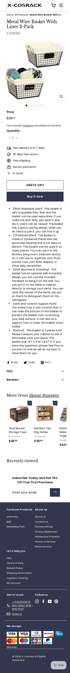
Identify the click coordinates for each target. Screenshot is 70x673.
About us (40, 516)
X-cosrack (13, 33)
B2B (9, 521)
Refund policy (43, 546)
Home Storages (44, 395)
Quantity (13, 131)
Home (10, 14)
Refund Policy (15, 568)
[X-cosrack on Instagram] (37, 601)
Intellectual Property (47, 536)
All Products (21, 14)
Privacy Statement (46, 531)
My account (14, 583)
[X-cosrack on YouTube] (50, 601)
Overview (12, 516)
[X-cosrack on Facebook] (43, 601)
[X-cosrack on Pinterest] (56, 601)
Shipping (28, 125)
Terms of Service (45, 541)
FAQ (9, 558)
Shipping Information (19, 573)
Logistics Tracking (17, 578)
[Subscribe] (55, 492)
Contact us (41, 521)
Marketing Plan (16, 526)
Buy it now (35, 196)
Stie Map (12, 647)
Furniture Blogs (44, 526)
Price (10, 112)
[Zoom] (61, 96)
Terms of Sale (15, 563)
